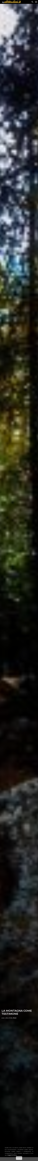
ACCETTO (19, 1158)
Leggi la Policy (12, 1155)
